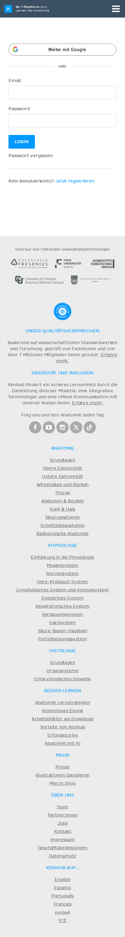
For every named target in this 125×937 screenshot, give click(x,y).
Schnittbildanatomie (62, 526)
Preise (62, 767)
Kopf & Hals (62, 509)
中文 (62, 921)
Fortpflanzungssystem (62, 639)
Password (19, 109)
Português (62, 896)
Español (62, 888)
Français (63, 904)
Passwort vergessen (30, 156)
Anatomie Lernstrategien (62, 703)
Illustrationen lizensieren (62, 775)
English (62, 880)
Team (62, 807)
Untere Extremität (62, 477)
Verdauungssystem (62, 615)
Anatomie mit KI (62, 743)
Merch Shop (62, 783)
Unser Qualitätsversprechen (62, 331)
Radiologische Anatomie (62, 534)
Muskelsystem (62, 566)
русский (62, 912)
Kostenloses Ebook (62, 711)
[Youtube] (49, 427)
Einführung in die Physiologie (62, 557)
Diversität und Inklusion (62, 373)
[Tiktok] (90, 427)
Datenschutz (62, 856)
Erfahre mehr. (87, 403)
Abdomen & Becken (62, 501)
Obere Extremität (62, 468)
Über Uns (62, 795)
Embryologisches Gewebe (62, 679)
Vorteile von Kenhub (62, 727)
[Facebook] (35, 427)
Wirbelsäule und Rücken (62, 485)
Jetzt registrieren (74, 181)
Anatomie (62, 448)
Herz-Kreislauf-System (62, 582)
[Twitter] (76, 427)
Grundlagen (62, 460)
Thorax (62, 493)
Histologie (62, 651)
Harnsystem (62, 623)
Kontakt (62, 832)
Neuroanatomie (63, 517)
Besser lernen (62, 691)
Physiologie (62, 546)
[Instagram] (62, 427)
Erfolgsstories (62, 735)
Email (14, 81)
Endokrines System (63, 598)
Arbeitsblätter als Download (62, 719)
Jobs (62, 823)
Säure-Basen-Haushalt (62, 631)
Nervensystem (62, 574)
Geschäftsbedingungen (62, 848)
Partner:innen (63, 815)
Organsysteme (62, 671)
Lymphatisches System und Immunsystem (62, 590)
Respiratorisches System (62, 606)
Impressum (62, 840)
